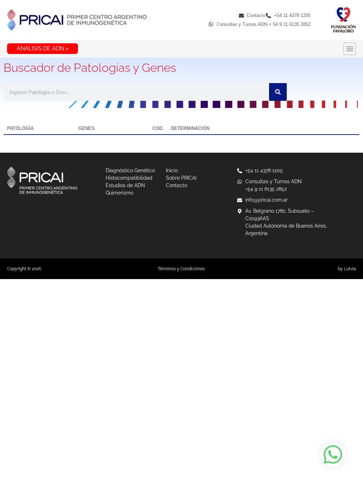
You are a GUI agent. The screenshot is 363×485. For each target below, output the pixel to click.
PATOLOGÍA (20, 128)
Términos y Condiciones (181, 268)
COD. (158, 128)
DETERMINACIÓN (190, 128)
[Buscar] (278, 92)
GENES (86, 128)
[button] (350, 49)
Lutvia (350, 268)
